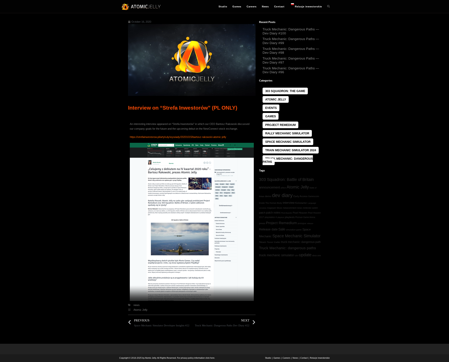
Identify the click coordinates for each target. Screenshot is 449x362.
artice (283, 188)
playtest (280, 217)
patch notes (273, 212)
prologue (302, 223)
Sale (281, 229)
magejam (271, 208)
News (295, 358)
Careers (286, 358)
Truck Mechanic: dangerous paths (287, 248)
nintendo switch (310, 208)
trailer (277, 242)
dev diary (282, 195)
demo (268, 196)
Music (279, 208)
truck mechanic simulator (276, 255)
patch (262, 212)
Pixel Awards (286, 213)
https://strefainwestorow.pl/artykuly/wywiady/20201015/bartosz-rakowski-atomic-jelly (178, 136)
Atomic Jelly (140, 309)
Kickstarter (301, 202)
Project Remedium (280, 124)
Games (270, 116)
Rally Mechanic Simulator (287, 133)
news (136, 305)
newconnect (289, 207)
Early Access (300, 196)
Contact (304, 358)
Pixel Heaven (300, 212)
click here (210, 358)
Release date (268, 229)
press (262, 223)
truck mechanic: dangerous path (301, 241)
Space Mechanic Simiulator (288, 141)
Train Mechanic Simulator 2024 (290, 150)
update (305, 255)
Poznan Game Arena (305, 217)
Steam (262, 242)
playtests (290, 217)
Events (271, 107)
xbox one (316, 255)
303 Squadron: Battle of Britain (286, 179)
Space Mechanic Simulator (296, 236)
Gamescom (313, 196)
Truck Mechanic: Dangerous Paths (288, 160)
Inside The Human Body (270, 203)
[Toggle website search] (328, 6)
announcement (269, 187)
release (310, 223)
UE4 (296, 256)
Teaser (270, 242)
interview (288, 202)
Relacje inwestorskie (320, 358)
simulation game (294, 230)
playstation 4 (271, 217)
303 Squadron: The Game (285, 91)
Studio (268, 358)
